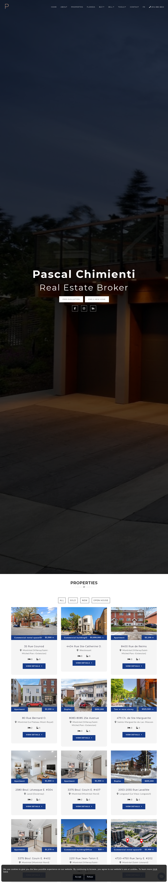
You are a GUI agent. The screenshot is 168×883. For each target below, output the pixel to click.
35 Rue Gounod (34, 646)
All (62, 600)
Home (54, 7)
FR (144, 7)
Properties (77, 7)
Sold (73, 600)
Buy (101, 7)
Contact (134, 7)
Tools (121, 7)
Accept (78, 877)
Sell (110, 7)
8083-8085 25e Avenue (84, 718)
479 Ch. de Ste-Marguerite (134, 718)
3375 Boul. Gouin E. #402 (34, 858)
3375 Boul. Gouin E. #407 (84, 789)
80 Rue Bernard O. (34, 718)
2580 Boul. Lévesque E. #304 (34, 789)
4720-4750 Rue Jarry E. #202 (134, 858)
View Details (33, 666)
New (84, 600)
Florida (91, 7)
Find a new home (97, 299)
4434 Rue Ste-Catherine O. (84, 646)
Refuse (90, 877)
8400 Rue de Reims (134, 646)
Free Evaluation (71, 299)
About (64, 7)
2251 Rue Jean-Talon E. (84, 858)
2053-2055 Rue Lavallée (133, 789)
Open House (100, 600)
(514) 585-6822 (157, 7)
